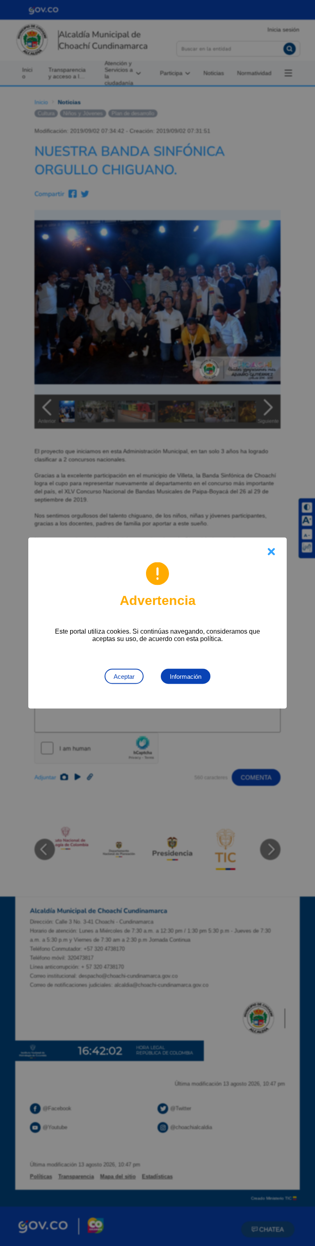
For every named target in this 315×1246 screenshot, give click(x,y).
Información (185, 676)
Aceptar (124, 676)
